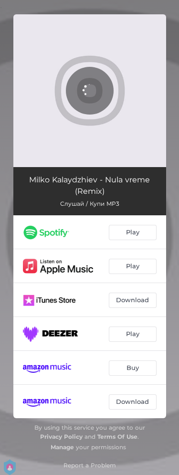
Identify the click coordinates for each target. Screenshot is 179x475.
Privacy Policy (61, 436)
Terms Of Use (117, 436)
